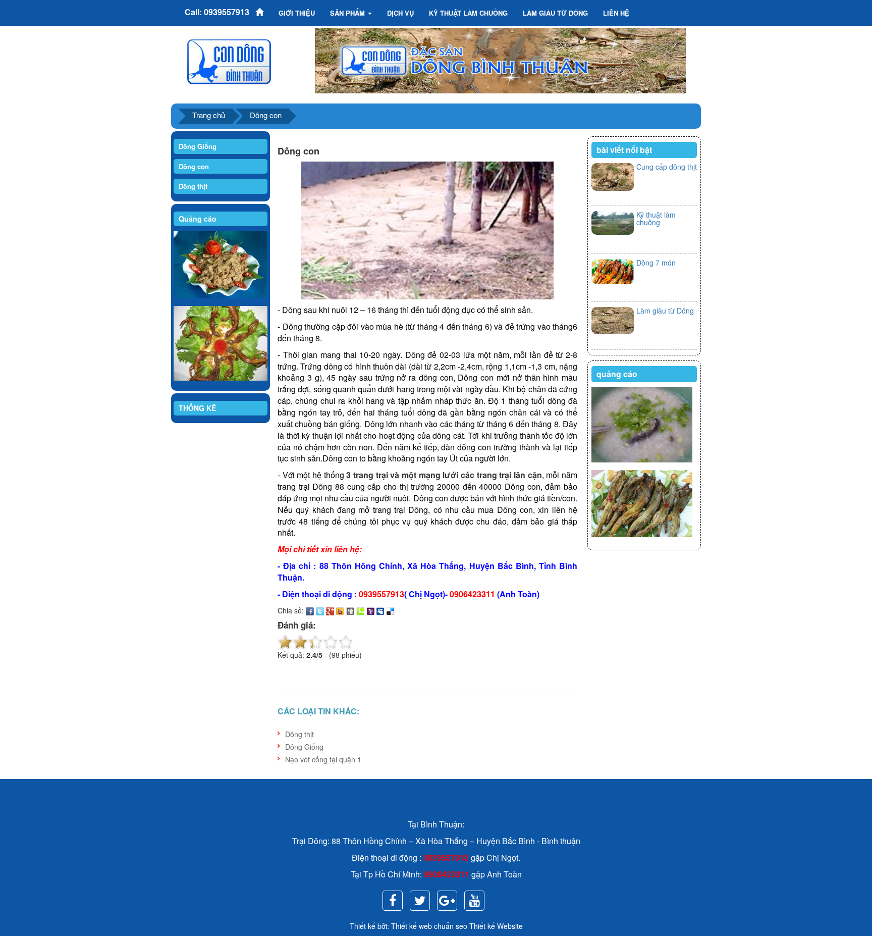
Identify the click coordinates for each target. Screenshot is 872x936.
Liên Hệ (616, 13)
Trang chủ (208, 115)
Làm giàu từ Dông (665, 310)
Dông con (266, 115)
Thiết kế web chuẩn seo (429, 926)
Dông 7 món (656, 262)
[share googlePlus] (330, 610)
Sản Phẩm (348, 13)
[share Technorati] (360, 610)
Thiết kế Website (496, 926)
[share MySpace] (380, 610)
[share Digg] (350, 610)
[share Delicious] (391, 610)
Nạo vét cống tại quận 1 (323, 759)
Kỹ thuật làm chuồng (656, 218)
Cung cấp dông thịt (666, 167)
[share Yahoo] (370, 610)
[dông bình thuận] (229, 61)
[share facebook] (310, 610)
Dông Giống (197, 146)
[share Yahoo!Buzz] (340, 610)
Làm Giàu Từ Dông (555, 13)
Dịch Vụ (400, 13)
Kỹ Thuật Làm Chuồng (468, 13)
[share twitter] (320, 610)
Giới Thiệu (297, 13)
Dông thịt (193, 186)
